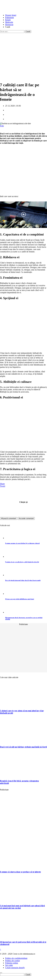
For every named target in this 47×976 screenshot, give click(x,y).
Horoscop (9, 24)
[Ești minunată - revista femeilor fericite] (19, 11)
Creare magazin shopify (15, 967)
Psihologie (9, 17)
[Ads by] (8, 229)
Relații (8, 20)
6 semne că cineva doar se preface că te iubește (20, 872)
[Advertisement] (23, 56)
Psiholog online (11, 963)
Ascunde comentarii (26, 518)
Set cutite (9, 965)
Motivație (9, 22)
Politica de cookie (12, 960)
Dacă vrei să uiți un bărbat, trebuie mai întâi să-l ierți (23, 747)
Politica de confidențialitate (16, 958)
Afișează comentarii (8, 518)
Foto (2, 126)
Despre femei (10, 15)
